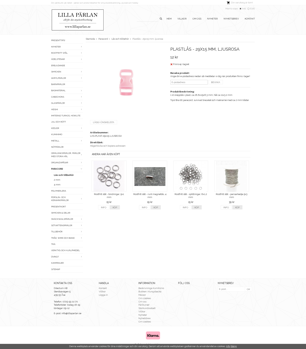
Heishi (54, 109)
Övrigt (55, 257)
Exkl (252, 8)
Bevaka (215, 82)
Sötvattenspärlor (61, 225)
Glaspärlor (58, 103)
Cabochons (57, 97)
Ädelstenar (58, 59)
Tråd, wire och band (63, 238)
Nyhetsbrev (231, 18)
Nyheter (212, 18)
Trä (53, 244)
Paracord (57, 169)
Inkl (244, 8)
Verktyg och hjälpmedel (65, 250)
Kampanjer (57, 263)
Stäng (234, 346)
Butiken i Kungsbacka (149, 291)
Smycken (56, 71)
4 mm (57, 184)
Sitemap (55, 269)
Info (103, 207)
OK (248, 289)
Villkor (182, 18)
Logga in (103, 295)
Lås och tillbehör (64, 175)
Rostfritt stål (59, 53)
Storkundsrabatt (146, 308)
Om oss (196, 18)
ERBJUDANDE (58, 65)
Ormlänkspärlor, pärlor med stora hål (65, 154)
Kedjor (55, 128)
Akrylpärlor (58, 78)
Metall (55, 141)
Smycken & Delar (60, 213)
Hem (169, 18)
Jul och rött (58, 122)
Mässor (142, 295)
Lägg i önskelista (103, 122)
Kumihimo (56, 134)
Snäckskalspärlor (62, 219)
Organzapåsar (59, 162)
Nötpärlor (57, 147)
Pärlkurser (143, 304)
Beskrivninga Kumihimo (151, 288)
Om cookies (144, 298)
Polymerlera (58, 191)
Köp (115, 207)
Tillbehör (57, 231)
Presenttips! (58, 40)
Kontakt (250, 18)
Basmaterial (58, 90)
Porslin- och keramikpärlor (60, 199)
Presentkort (58, 206)
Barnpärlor (58, 84)
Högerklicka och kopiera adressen (108, 145)
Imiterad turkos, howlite (65, 115)
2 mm (57, 179)
